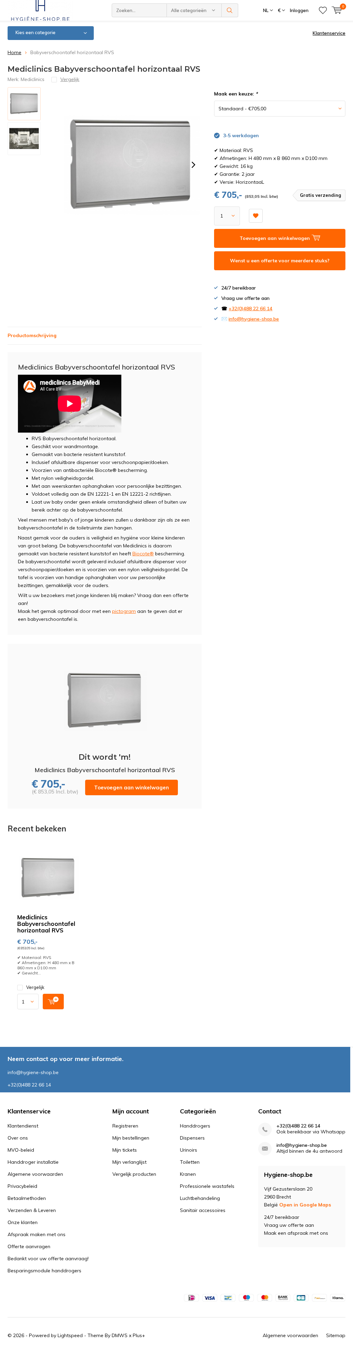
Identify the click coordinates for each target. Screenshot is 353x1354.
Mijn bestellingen (130, 1138)
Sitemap (335, 1335)
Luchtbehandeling (200, 1198)
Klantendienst (23, 1126)
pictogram (124, 611)
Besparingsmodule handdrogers (44, 1270)
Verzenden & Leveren (32, 1210)
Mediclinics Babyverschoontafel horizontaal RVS (46, 923)
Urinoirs (188, 1150)
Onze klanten (23, 1222)
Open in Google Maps (305, 1205)
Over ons (18, 1138)
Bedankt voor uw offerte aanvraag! (48, 1258)
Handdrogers (195, 1126)
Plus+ (139, 1335)
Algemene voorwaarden (35, 1174)
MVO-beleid (21, 1150)
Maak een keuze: (236, 94)
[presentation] (193, 164)
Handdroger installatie (33, 1162)
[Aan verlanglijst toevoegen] (256, 216)
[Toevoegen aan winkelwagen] (53, 1001)
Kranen (188, 1174)
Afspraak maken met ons (36, 1234)
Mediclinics (32, 79)
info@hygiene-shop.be (254, 319)
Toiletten (190, 1162)
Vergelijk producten (134, 1174)
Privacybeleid (22, 1186)
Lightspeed (70, 1335)
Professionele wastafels (207, 1186)
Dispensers (192, 1138)
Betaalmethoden (27, 1198)
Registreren (125, 1126)
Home (14, 52)
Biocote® (143, 553)
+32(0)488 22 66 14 (250, 308)
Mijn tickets (124, 1150)
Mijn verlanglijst (129, 1162)
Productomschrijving (32, 335)
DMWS (120, 1335)
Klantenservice (329, 33)
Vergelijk (35, 987)
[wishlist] (323, 10)
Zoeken (230, 10)
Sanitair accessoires (202, 1210)
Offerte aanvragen (29, 1246)
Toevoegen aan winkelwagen (131, 787)
